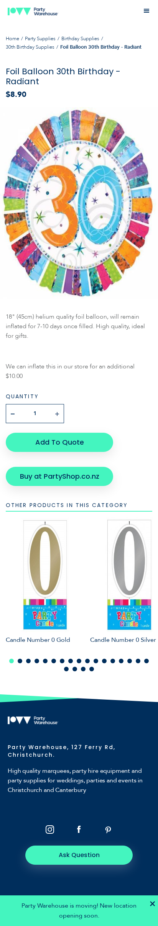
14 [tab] (121, 661)
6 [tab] (53, 661)
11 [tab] (96, 661)
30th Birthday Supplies (30, 47)
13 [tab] (112, 661)
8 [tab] (70, 661)
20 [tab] (83, 669)
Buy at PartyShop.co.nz (59, 476)
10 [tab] (87, 661)
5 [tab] (45, 661)
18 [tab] (66, 669)
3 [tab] (28, 661)
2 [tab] (20, 661)
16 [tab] (138, 661)
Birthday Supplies (80, 38)
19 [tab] (74, 669)
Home (12, 38)
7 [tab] (62, 661)
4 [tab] (37, 661)
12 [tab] (104, 661)
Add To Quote (59, 442)
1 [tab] (11, 661)
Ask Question (79, 855)
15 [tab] (129, 661)
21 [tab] (91, 669)
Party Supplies (40, 38)
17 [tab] (146, 661)
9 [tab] (79, 661)
